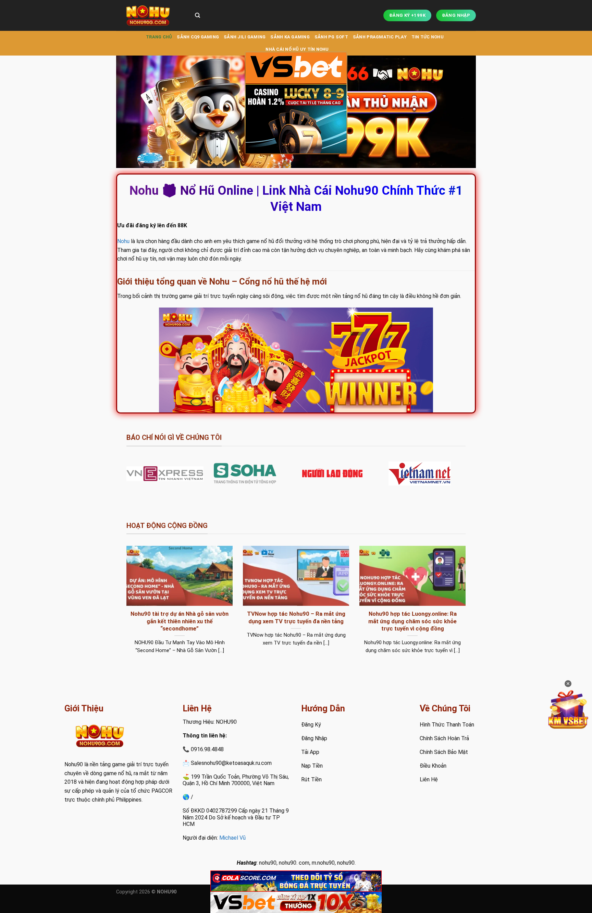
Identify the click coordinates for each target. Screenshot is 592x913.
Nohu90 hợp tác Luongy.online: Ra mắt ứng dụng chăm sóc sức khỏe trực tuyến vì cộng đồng (412, 621)
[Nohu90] (150, 15)
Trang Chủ (159, 36)
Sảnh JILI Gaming (245, 36)
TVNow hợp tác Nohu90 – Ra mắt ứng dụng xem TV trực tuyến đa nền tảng (296, 618)
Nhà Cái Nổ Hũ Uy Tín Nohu (297, 49)
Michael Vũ (232, 837)
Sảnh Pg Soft (331, 36)
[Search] (197, 15)
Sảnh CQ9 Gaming (198, 36)
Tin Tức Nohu (427, 36)
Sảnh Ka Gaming (290, 36)
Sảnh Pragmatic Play (380, 36)
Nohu (123, 241)
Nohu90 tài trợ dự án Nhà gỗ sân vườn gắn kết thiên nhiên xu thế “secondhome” (180, 621)
